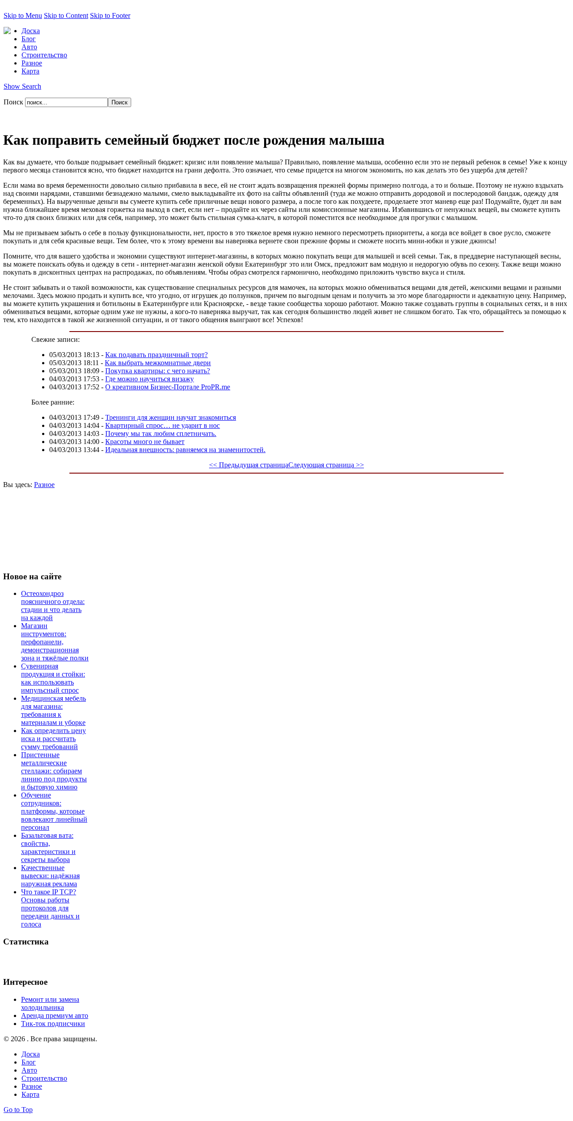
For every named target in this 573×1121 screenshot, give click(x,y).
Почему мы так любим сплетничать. (160, 433)
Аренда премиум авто (54, 1015)
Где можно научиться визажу (149, 379)
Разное (44, 484)
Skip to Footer (110, 15)
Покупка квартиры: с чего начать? (157, 371)
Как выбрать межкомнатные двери (158, 362)
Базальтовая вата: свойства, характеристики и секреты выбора (48, 847)
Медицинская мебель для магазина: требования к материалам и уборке (53, 710)
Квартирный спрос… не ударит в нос (162, 425)
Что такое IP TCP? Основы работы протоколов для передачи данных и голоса (50, 908)
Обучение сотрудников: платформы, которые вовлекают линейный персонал (54, 811)
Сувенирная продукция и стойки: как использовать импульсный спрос (53, 678)
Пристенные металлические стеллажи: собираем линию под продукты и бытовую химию (54, 771)
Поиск (14, 102)
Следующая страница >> (326, 465)
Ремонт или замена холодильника (50, 1003)
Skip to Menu (23, 15)
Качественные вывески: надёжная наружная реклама (50, 876)
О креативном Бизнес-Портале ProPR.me (167, 387)
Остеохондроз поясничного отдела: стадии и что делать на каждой (53, 605)
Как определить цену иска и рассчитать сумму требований (53, 738)
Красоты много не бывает (144, 441)
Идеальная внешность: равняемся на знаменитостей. (185, 449)
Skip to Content (66, 15)
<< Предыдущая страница (248, 465)
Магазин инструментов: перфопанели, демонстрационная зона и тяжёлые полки (55, 642)
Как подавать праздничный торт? (156, 354)
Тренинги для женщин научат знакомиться (170, 417)
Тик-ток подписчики (53, 1023)
